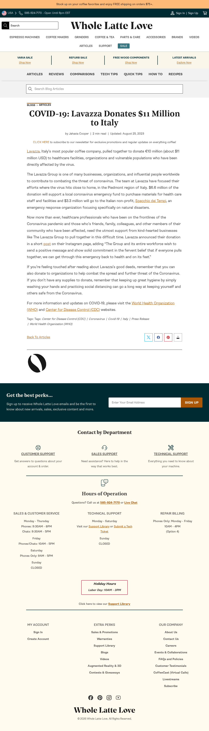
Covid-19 (113, 319)
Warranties (104, 639)
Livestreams (171, 679)
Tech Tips (109, 74)
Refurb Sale (78, 57)
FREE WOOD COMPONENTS (131, 57)
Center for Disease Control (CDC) (73, 309)
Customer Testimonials (170, 666)
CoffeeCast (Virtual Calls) (170, 672)
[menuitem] (38, 632)
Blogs (104, 652)
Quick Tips (133, 74)
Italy (125, 319)
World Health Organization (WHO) (51, 324)
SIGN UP (191, 403)
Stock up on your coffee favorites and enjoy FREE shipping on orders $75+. (104, 4)
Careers (171, 645)
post (47, 244)
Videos (104, 659)
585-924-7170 (110, 502)
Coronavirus (97, 319)
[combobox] (33, 25)
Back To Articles (38, 337)
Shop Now (25, 62)
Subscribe (171, 686)
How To (155, 74)
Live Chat (130, 502)
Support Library (99, 526)
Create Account (38, 639)
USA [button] (9, 13)
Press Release (140, 319)
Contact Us (171, 639)
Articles (35, 74)
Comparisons (82, 74)
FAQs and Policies (171, 659)
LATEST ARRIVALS (184, 57)
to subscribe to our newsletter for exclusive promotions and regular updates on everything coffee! (104, 142)
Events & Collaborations (171, 652)
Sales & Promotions (104, 632)
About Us (171, 632)
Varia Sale (25, 57)
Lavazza (33, 151)
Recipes (175, 74)
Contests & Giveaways (104, 672)
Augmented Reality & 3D (104, 666)
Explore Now (184, 62)
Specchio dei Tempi (150, 201)
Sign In (38, 632)
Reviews (56, 74)
